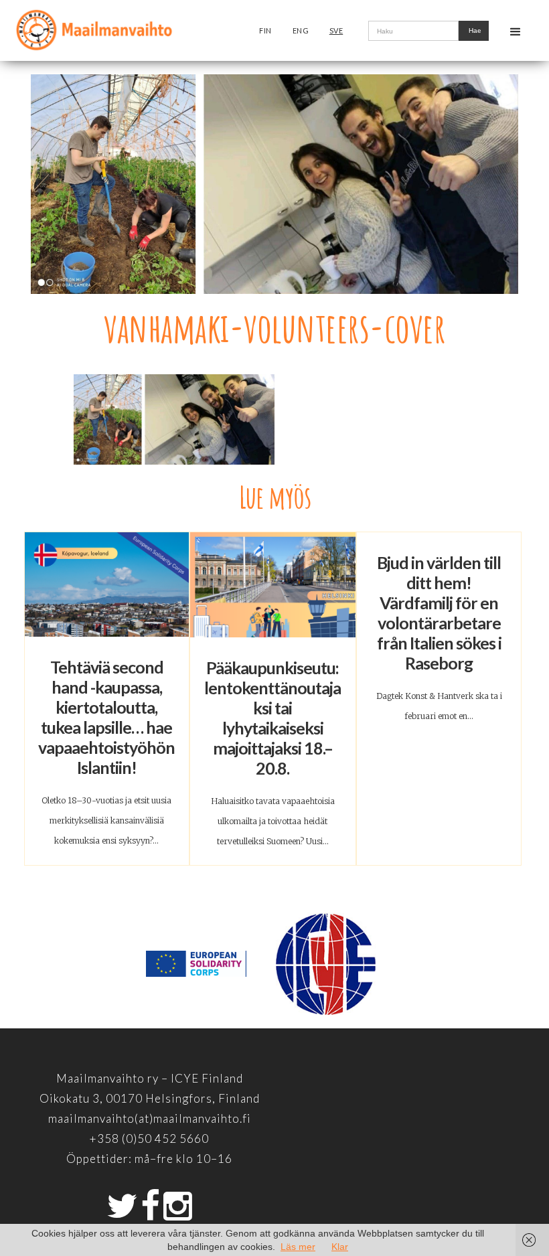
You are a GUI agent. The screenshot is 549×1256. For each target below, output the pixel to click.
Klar (339, 1246)
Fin (265, 30)
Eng (301, 30)
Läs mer (298, 1246)
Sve (336, 30)
